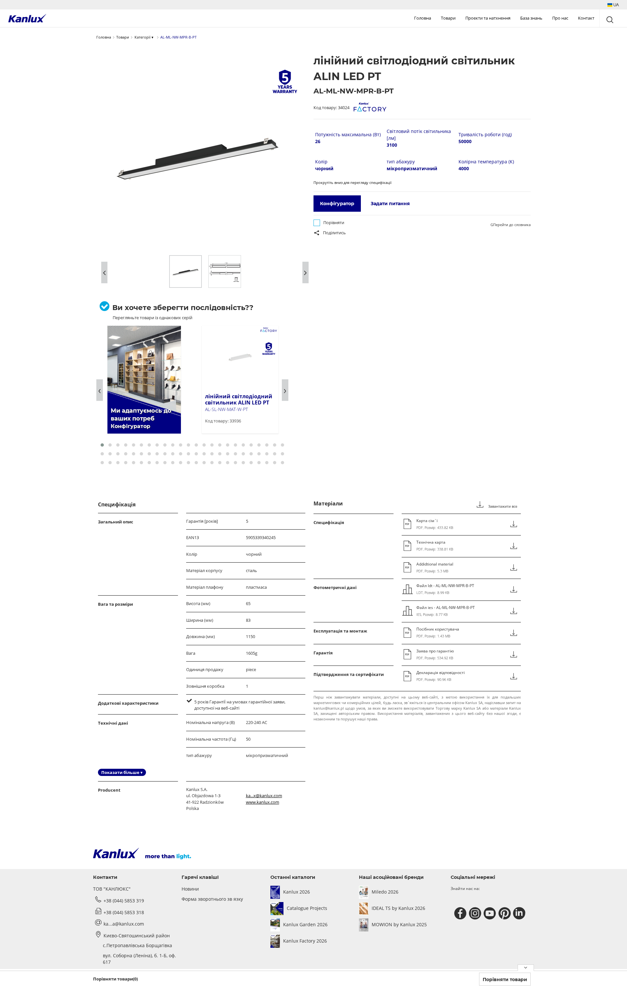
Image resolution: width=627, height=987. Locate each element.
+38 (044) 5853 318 (124, 912)
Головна (422, 18)
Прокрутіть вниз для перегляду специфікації (353, 182)
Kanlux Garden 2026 (305, 924)
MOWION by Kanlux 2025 (399, 924)
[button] (613, 5)
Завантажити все (502, 506)
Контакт (586, 18)
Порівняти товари (505, 979)
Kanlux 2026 (296, 892)
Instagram (476, 913)
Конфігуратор (337, 203)
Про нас (560, 18)
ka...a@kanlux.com (124, 924)
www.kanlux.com (262, 802)
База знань (531, 18)
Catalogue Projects (307, 908)
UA (615, 5)
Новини (190, 889)
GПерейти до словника (510, 224)
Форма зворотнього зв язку (212, 899)
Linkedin (520, 913)
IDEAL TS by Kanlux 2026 (398, 908)
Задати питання (390, 203)
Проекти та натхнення (487, 18)
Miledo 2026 (385, 892)
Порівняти (333, 222)
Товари (448, 18)
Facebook (461, 913)
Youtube (490, 913)
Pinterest (505, 913)
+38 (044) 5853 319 (124, 900)
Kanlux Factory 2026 (305, 941)
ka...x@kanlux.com (264, 795)
